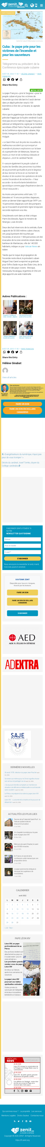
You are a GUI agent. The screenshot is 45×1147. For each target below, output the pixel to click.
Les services (37, 1111)
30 (12, 922)
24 (17, 918)
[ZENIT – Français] (12, 4)
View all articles (9, 377)
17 (17, 914)
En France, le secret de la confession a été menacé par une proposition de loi (26, 858)
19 (27, 914)
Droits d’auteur (23, 1115)
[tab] (13, 1059)
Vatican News (31, 246)
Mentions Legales (9, 1115)
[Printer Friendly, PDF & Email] (36, 90)
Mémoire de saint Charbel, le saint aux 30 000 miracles (26, 845)
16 (12, 914)
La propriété (25, 1111)
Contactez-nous (37, 1115)
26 (27, 918)
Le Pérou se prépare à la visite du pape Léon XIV (22, 794)
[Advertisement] (22, 436)
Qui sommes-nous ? (10, 1111)
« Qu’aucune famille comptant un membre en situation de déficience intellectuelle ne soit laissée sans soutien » (22, 787)
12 (27, 909)
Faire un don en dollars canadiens (22, 410)
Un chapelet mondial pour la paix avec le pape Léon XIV (26, 833)
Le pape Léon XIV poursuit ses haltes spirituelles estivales (13, 981)
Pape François (8, 13)
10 (17, 909)
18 (22, 914)
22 (7, 918)
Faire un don (22, 404)
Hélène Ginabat (28, 74)
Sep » (11, 928)
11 (22, 909)
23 (12, 918)
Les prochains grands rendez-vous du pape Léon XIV (14, 964)
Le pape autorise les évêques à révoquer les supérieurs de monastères (25, 871)
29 (7, 922)
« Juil (6, 928)
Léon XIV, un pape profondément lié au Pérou (13, 946)
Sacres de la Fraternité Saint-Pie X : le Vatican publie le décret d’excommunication (27, 821)
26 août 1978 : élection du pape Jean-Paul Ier (21, 772)
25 (22, 918)
